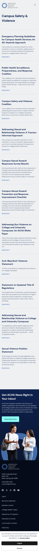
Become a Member (9, 501)
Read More (6, 57)
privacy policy (25, 538)
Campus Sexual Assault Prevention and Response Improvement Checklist (15, 194)
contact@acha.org (8, 484)
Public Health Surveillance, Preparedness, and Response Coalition (17, 70)
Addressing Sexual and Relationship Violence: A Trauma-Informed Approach (19, 132)
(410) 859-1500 (7, 482)
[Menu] (35, 4)
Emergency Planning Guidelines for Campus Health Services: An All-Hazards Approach (18, 39)
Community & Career (9, 523)
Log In (4, 496)
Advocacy (5, 528)
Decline (19, 548)
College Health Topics (9, 510)
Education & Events (9, 519)
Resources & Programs (10, 514)
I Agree (19, 543)
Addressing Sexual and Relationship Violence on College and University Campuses (19, 318)
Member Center (7, 505)
